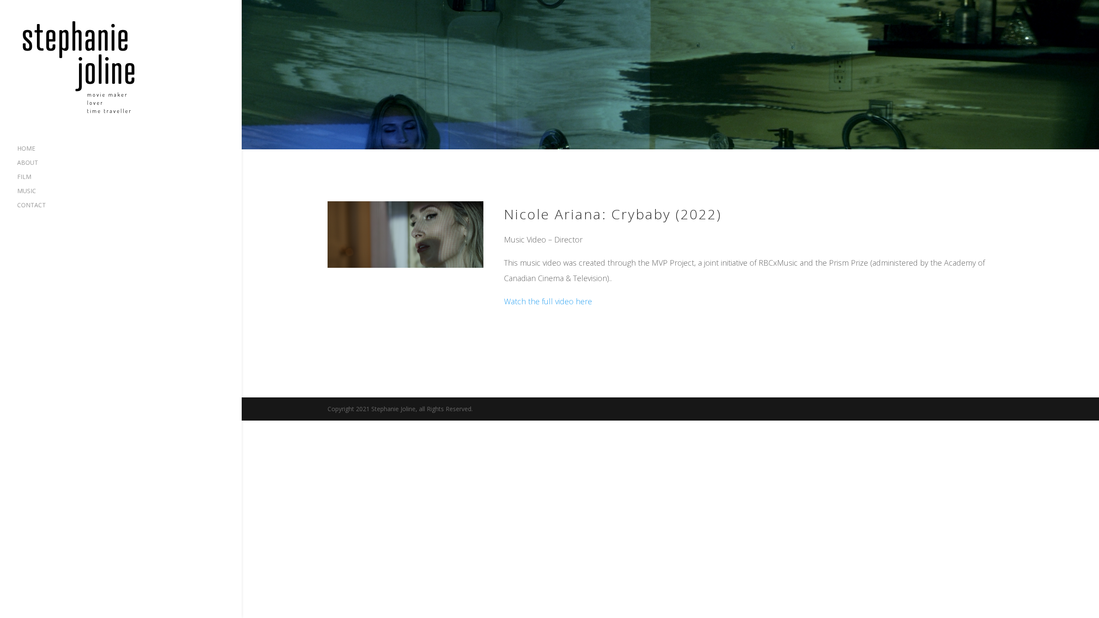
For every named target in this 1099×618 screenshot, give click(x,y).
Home (26, 148)
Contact (31, 205)
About (27, 163)
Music (26, 191)
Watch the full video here (548, 301)
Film (24, 177)
